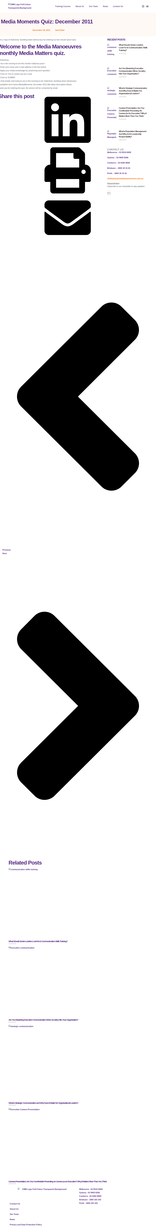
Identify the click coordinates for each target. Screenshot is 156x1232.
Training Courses (63, 6)
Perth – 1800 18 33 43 (117, 173)
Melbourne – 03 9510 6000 (119, 152)
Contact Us (118, 6)
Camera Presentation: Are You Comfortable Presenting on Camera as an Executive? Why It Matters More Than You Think (58, 1181)
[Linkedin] (143, 6)
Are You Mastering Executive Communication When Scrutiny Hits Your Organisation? (132, 71)
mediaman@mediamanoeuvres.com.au (125, 179)
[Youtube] (147, 6)
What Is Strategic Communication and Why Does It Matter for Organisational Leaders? (133, 91)
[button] (67, 120)
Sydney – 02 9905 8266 (117, 158)
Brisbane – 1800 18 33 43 (118, 168)
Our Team (93, 6)
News (105, 6)
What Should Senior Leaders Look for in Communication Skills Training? (133, 47)
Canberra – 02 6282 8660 (118, 163)
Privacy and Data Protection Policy (26, 1225)
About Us (79, 6)
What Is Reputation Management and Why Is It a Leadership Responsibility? (132, 134)
